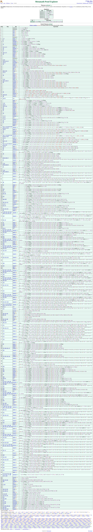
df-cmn (48, 526)
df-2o (2, 522)
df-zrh (63, 527)
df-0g (15, 525)
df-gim (15, 526)
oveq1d (14, 182)
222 (5, 428)
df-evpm (43, 526)
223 (3, 430)
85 (4, 158)
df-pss (39, 519)
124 (8, 229)
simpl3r (14, 87)
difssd (14, 268)
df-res (61, 520)
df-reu (6, 519)
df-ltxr (66, 522)
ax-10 (48, 514)
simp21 (14, 65)
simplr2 (14, 123)
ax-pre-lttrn (6, 516)
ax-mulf (29, 516)
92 (10, 304)
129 (3, 237)
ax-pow (75, 514)
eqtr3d (14, 129)
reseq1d (14, 225)
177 (8, 474)
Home (4, 3)
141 (3, 285)
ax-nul (71, 514)
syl (13, 72)
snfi (13, 187)
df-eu (57, 518)
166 (3, 322)
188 (7, 445)
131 (5, 241)
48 (3, 96)
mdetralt (14, 144)
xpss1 (14, 197)
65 (3, 122)
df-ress (49, 524)
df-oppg (24, 526)
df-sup (42, 522)
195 (10, 381)
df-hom (7, 525)
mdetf (14, 47)
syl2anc (14, 52)
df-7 (18, 523)
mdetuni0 (15, 474)
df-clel (70, 518)
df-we (35, 520)
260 (7, 506)
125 (9, 230)
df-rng (62, 526)
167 (3, 319)
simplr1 (14, 114)
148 (3, 280)
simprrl (14, 168)
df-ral (85, 518)
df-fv (23, 521)
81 (3, 149)
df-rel (42, 520)
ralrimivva (15, 336)
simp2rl (14, 453)
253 (5, 495)
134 (3, 248)
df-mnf (58, 522)
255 (3, 497)
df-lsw (80, 523)
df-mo (54, 518)
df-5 (11, 523)
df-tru (36, 518)
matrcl (14, 38)
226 (5, 437)
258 (3, 507)
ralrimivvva (15, 149)
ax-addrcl (20, 515)
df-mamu (77, 527)
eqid (14, 30)
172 (7, 328)
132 (3, 250)
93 (4, 171)
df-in (32, 519)
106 (3, 202)
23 (7, 61)
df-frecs (72, 521)
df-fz (53, 523)
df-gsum (19, 525)
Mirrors (1, 3)
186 (3, 358)
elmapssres (15, 200)
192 (3, 371)
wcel (31, 512)
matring (14, 51)
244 (7, 480)
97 (4, 305)
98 (3, 182)
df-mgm (46, 525)
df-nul (43, 519)
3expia (14, 148)
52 (4, 103)
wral (39, 512)
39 (9, 143)
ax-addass (42, 515)
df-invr (7, 527)
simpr (14, 55)
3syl (13, 490)
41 (3, 145)
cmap (6, 513)
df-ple (84, 524)
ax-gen (23, 514)
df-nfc (74, 518)
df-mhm (60, 525)
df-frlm (72, 527)
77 (3, 142)
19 (3, 61)
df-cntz (20, 526)
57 (3, 110)
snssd (14, 196)
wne (35, 512)
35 (4, 80)
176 (3, 339)
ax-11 (51, 514)
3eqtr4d (14, 141)
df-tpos (68, 521)
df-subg (6, 526)
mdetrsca (14, 445)
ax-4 (27, 514)
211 (6, 407)
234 (5, 457)
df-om (52, 521)
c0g (29, 513)
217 (9, 445)
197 (7, 382)
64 (3, 120)
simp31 (14, 178)
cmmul (55, 513)
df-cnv (46, 520)
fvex (14, 69)
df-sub (74, 522)
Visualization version (86, 3)
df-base (44, 524)
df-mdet (86, 527)
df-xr (62, 522)
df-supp (64, 521)
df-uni (72, 519)
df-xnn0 (33, 523)
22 (4, 59)
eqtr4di (14, 104)
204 (3, 395)
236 (3, 462)
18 (3, 54)
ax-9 (44, 514)
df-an (17, 518)
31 (4, 72)
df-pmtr (34, 526)
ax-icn (11, 515)
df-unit (2, 527)
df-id (12, 520)
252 (3, 498)
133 (3, 244)
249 (3, 489)
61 (3, 117)
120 (3, 257)
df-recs (81, 521)
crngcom (14, 504)
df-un (29, 519)
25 (3, 64)
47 (6, 94)
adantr (14, 49)
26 (4, 474)
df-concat (84, 523)
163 (3, 313)
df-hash (70, 523)
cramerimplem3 (17, 529)
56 (3, 109)
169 (5, 320)
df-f (9, 521)
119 (5, 220)
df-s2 (22, 524)
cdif (47, 512)
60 (8, 126)
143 (5, 269)
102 (3, 189)
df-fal (39, 518)
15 (3, 49)
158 (7, 301)
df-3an (28, 518)
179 (3, 348)
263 (7, 509)
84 (3, 158)
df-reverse (17, 524)
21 (6, 61)
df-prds (24, 525)
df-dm (54, 520)
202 (5, 415)
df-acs (42, 525)
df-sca (67, 524)
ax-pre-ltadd (12, 516)
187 (5, 445)
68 (7, 127)
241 (6, 475)
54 (6, 106)
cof (1, 513)
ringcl (14, 59)
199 (11, 382)
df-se (31, 520)
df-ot (68, 519)
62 (4, 117)
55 (3, 107)
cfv (77, 512)
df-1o (89, 521)
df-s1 (89, 523)
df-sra (44, 527)
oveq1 (14, 90)
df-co (50, 520)
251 (7, 490)
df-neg (79, 522)
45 (3, 91)
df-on (77, 520)
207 (3, 397)
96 (3, 305)
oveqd (14, 109)
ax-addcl (15, 515)
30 (6, 70)
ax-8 (41, 514)
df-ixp (17, 522)
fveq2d (14, 497)
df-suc (84, 520)
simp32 (14, 260)
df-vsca (72, 524)
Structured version (79, 3)
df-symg (29, 526)
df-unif (2, 525)
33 (7, 143)
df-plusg (53, 524)
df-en (21, 522)
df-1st (56, 521)
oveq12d (14, 250)
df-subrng (20, 527)
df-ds (88, 524)
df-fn (6, 521)
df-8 (22, 523)
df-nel (81, 518)
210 (8, 406)
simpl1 (14, 226)
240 (10, 474)
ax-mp (13, 514)
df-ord (73, 520)
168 (7, 319)
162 (5, 328)
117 (10, 213)
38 (3, 82)
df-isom (27, 521)
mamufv (14, 127)
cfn (10, 513)
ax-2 (18, 514)
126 (5, 232)
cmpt (62, 512)
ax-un (83, 514)
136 (5, 250)
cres (70, 512)
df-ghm (11, 526)
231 (3, 450)
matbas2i (14, 116)
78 (6, 145)
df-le (70, 522)
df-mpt (5, 520)
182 (3, 350)
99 (3, 220)
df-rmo (2, 519)
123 (3, 232)
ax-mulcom (37, 515)
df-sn (54, 519)
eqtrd (14, 146)
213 (8, 407)
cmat (61, 513)
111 (7, 202)
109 (5, 199)
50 (3, 141)
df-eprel (16, 520)
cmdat (68, 513)
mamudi (14, 212)
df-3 (4, 523)
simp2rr (14, 176)
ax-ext (59, 514)
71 (4, 141)
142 (3, 272)
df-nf (46, 518)
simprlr (14, 162)
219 (3, 442)
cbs (15, 513)
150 (3, 282)
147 (5, 285)
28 (3, 70)
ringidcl (14, 484)
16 (3, 62)
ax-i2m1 (58, 515)
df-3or (24, 518)
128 (5, 257)
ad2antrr (14, 107)
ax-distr (53, 515)
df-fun (2, 521)
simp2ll (14, 447)
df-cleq (66, 518)
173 (3, 330)
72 (3, 137)
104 (10, 212)
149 (5, 280)
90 (7, 164)
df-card (50, 522)
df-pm (13, 522)
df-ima (65, 520)
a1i (13, 189)
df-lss (40, 527)
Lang (71, 6)
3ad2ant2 (15, 41)
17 (6, 52)
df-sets (31, 524)
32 (3, 146)
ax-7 (37, 514)
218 (3, 420)
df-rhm (15, 527)
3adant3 (14, 82)
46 (4, 94)
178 (9, 444)
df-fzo (57, 523)
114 (3, 208)
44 (3, 94)
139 (6, 305)
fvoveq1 (14, 66)
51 (4, 106)
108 (3, 199)
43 (3, 98)
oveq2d (14, 96)
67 (6, 127)
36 (6, 80)
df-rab (10, 519)
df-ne (77, 518)
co (86, 512)
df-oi (46, 522)
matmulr (14, 103)
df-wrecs (77, 521)
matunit (11, 529)
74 (4, 137)
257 (3, 500)
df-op (64, 519)
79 (4, 146)
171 (3, 325)
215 (3, 412)
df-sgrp (51, 525)
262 (5, 507)
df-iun (79, 519)
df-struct (26, 524)
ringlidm (14, 493)
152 (8, 305)
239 (3, 470)
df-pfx (7, 524)
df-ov (36, 521)
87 (3, 160)
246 (5, 509)
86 (6, 158)
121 (3, 224)
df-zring (58, 527)
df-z (37, 523)
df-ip (76, 524)
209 (4, 406)
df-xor (32, 518)
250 (7, 489)
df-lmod (35, 527)
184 (3, 445)
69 (4, 129)
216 (7, 415)
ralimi (14, 91)
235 (7, 459)
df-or (20, 518)
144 (7, 271)
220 (3, 428)
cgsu (34, 513)
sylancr (14, 94)
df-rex (89, 518)
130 (3, 241)
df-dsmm (67, 527)
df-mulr (58, 524)
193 (3, 384)
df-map (9, 522)
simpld (14, 40)
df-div (83, 522)
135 (5, 248)
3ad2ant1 (15, 44)
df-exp (66, 523)
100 (4, 212)
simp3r (14, 417)
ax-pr (79, 514)
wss (51, 512)
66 (4, 127)
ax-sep (67, 514)
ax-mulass (48, 515)
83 (7, 304)
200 (5, 384)
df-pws (29, 525)
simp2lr (14, 352)
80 (3, 148)
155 (3, 297)
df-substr (2, 524)
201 (3, 386)
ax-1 (16, 514)
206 (5, 395)
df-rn (57, 520)
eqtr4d (14, 409)
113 (5, 205)
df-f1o (19, 521)
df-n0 (29, 523)
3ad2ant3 (15, 120)
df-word (75, 523)
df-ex (43, 518)
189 (3, 366)
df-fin (34, 522)
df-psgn (39, 526)
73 (6, 136)
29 (4, 70)
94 (7, 171)
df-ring (74, 526)
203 (3, 389)
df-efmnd (71, 525)
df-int (76, 519)
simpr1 (14, 76)
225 (3, 437)
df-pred (69, 520)
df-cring (78, 526)
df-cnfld (53, 527)
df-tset (80, 524)
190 (3, 415)
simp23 (14, 84)
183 (11, 444)
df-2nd (60, 521)
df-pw (50, 519)
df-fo (16, 521)
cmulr (24, 513)
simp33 (14, 287)
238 (3, 467)
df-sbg (86, 525)
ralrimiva (14, 142)
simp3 (14, 492)
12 (4, 52)
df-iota (88, 520)
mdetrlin (14, 304)
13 (3, 47)
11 (3, 44)
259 (5, 506)
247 (4, 484)
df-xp (38, 520)
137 (3, 253)
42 (4, 145)
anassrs (14, 333)
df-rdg (85, 521)
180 (5, 348)
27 (3, 72)
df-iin (83, 519)
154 (3, 301)
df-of (48, 521)
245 (3, 481)
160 (3, 328)
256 (5, 498)
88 (9, 304)
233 (3, 457)
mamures (14, 230)
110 (5, 202)
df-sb (50, 518)
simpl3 (14, 56)
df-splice (11, 524)
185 (5, 356)
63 (3, 127)
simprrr (14, 195)
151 (7, 285)
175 (3, 336)
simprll (14, 155)
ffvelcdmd (15, 62)
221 (7, 426)
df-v (13, 519)
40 (10, 143)
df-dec (42, 523)
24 (4, 62)
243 (3, 480)
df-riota (31, 521)
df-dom (25, 522)
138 (7, 257)
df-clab (61, 518)
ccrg (48, 513)
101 (6, 212)
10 (3, 52)
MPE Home (8, 3)
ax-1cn (6, 515)
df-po (21, 520)
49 (4, 98)
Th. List (12, 3)
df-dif (25, 519)
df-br (87, 519)
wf (74, 512)
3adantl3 (14, 131)
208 (3, 409)
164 (7, 313)
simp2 (14, 472)
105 (5, 193)
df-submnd (66, 525)
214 (5, 409)
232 (5, 459)
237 (3, 464)
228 (7, 442)
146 (3, 274)
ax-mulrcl (31, 515)
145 (5, 272)
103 (8, 212)
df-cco (11, 525)
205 (9, 393)
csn (54, 512)
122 (3, 225)
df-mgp (57, 526)
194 (8, 381)
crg (42, 513)
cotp (58, 512)
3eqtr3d (14, 509)
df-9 (25, 523)
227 (3, 439)
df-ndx (40, 524)
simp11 (14, 73)
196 (3, 377)
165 (5, 314)
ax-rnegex (73, 515)
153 (3, 290)
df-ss (35, 519)
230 (3, 459)
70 (3, 131)
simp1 (14, 100)
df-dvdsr (88, 526)
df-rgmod (48, 527)
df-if (47, 519)
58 (3, 129)
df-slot (35, 524)
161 (3, 308)
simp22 (14, 83)
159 (10, 305)
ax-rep (63, 514)
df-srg (70, 526)
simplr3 (14, 133)
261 (9, 506)
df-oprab (39, 521)
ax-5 (30, 514)
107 (3, 196)
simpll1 (14, 111)
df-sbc (17, 519)
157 (3, 299)
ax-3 (21, 514)
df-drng (30, 527)
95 (3, 173)
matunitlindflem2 (26, 529)
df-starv (63, 524)
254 (7, 495)
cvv (43, 512)
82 (6, 474)
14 (3, 48)
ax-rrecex (78, 515)
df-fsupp (37, 522)
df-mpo (44, 521)
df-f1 (12, 521)
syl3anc (14, 61)
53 (3, 104)
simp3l (14, 86)
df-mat (82, 527)
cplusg (20, 513)
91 (3, 166)
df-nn (87, 522)
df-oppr (83, 526)
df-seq (62, 523)
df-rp (49, 523)
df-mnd (56, 525)
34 (3, 80)
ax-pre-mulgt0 (19, 516)
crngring (14, 42)
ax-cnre (83, 515)
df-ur (66, 526)
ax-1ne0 (63, 515)
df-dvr (11, 527)
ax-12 (55, 514)
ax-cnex (87, 514)
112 (6, 213)
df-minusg (81, 525)
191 (3, 370)
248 (5, 490)
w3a (22, 512)
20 (4, 61)
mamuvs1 (15, 407)
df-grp (76, 525)
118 (3, 216)
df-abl (53, 526)
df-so (24, 520)
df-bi (14, 518)
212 (5, 404)
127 (3, 234)
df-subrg (25, 527)
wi (16, 512)
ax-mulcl (25, 515)
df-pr (57, 519)
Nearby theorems (89, 1)
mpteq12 (14, 93)
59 (6, 126)
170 (5, 322)
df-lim (81, 520)
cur (38, 513)
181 (7, 348)
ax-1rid (68, 515)
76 (6, 141)
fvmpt (14, 70)
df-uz (46, 523)
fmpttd (14, 64)
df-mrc (38, 525)
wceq (27, 512)
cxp (66, 512)
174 (3, 333)
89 (4, 164)
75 (3, 139)
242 (3, 509)
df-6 (14, 523)
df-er (5, 522)
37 (7, 80)
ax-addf (25, 516)
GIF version (90, 3)
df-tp (61, 519)
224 (5, 442)
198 (9, 382)
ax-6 (34, 514)
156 (5, 297)
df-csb (21, 519)
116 (8, 213)
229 (11, 445)
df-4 (7, 523)
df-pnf (54, 522)
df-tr (9, 520)
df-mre (33, 525)
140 (3, 263)
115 (7, 208)
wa (18, 512)
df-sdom (29, 522)
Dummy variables (33, 25)
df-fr (27, 520)
